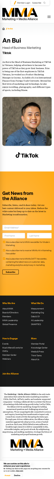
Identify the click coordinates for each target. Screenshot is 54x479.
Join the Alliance (10, 373)
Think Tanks (36, 355)
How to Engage (10, 338)
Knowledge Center (39, 347)
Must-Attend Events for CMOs (12, 349)
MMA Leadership (10, 320)
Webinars (6, 359)
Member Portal (37, 343)
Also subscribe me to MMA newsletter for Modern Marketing (28, 243)
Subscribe (36, 2)
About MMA (7, 308)
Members (6, 316)
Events (5, 343)
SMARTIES (36, 324)
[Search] (45, 2)
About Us (35, 359)
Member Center (9, 355)
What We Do (37, 303)
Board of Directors (10, 312)
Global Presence (9, 324)
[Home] (3, 29)
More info (19, 471)
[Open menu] (49, 16)
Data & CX (35, 316)
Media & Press (37, 351)
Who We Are (8, 303)
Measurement (37, 308)
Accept (7, 475)
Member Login (23, 2)
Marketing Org (37, 312)
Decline (17, 475)
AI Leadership (37, 320)
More (33, 338)
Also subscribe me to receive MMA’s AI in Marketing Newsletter (28, 252)
